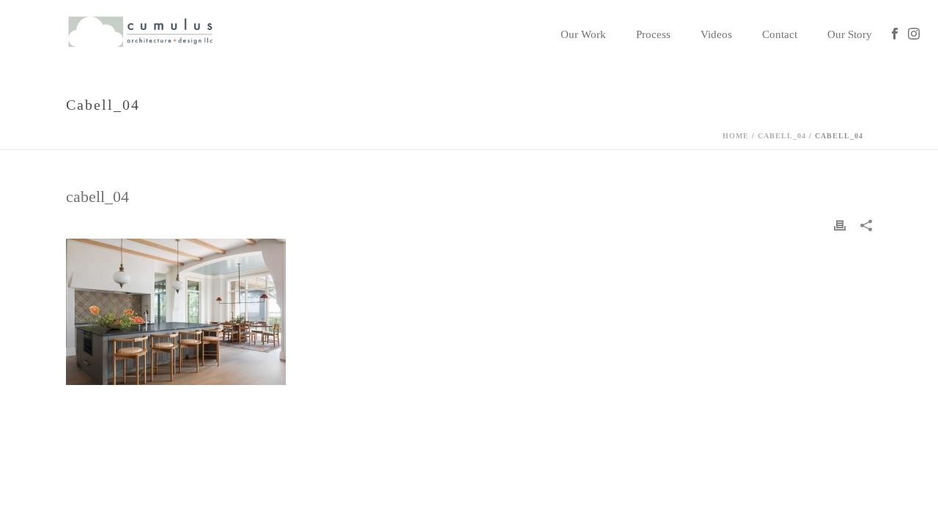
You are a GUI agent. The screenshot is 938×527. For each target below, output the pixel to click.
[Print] (840, 224)
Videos (716, 34)
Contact (779, 34)
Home (736, 136)
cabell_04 (782, 136)
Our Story (849, 34)
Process (653, 34)
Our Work (583, 34)
